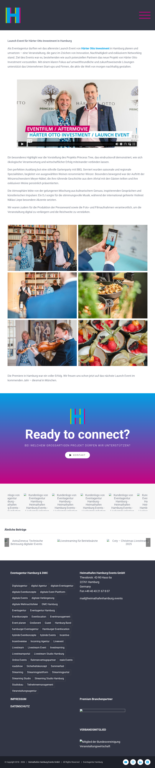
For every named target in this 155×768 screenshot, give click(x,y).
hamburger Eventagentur (25, 629)
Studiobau (17, 684)
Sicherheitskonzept (37, 666)
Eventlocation (39, 616)
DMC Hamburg (50, 604)
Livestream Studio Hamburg (49, 653)
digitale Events (20, 598)
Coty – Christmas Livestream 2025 (128, 542)
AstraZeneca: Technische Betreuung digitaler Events (26, 542)
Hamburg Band (63, 622)
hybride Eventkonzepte (24, 635)
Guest (48, 622)
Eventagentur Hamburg (42, 610)
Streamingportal (60, 672)
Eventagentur (19, 610)
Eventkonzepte (20, 616)
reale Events (66, 660)
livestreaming (57, 647)
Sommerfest (57, 666)
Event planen (19, 622)
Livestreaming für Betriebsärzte (77, 540)
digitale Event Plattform (52, 592)
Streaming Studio (21, 678)
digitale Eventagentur (62, 585)
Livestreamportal (21, 653)
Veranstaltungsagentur (24, 690)
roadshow (17, 666)
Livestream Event (37, 647)
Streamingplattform (37, 672)
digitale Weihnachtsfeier (25, 604)
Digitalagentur (19, 585)
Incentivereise (19, 641)
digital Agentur (39, 585)
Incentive (64, 635)
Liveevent (58, 641)
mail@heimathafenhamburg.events (101, 598)
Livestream (18, 647)
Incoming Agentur (40, 641)
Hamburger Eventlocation (55, 629)
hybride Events (48, 635)
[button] (7, 542)
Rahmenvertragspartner (43, 660)
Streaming (17, 672)
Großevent (35, 622)
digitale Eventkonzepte (24, 592)
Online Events (19, 660)
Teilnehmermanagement (40, 684)
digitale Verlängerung (43, 598)
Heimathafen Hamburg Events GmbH (44, 762)
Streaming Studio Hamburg (49, 678)
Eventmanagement (60, 616)
